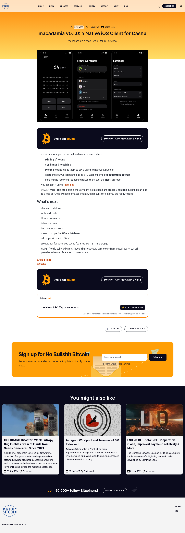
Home (41, 6)
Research (78, 6)
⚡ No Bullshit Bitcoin (132, 307)
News (51, 6)
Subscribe (169, 6)
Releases (78, 27)
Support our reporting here (122, 138)
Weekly (104, 6)
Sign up (178, 506)
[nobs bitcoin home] (6, 6)
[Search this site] (158, 6)
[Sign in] (181, 6)
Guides (92, 6)
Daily (116, 6)
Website (41, 263)
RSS (126, 6)
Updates (64, 6)
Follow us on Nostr (114, 491)
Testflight (68, 184)
